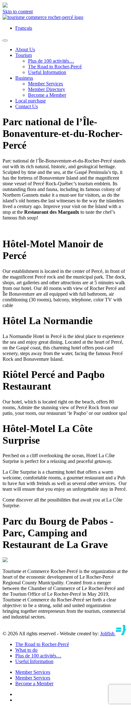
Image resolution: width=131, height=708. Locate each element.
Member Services (45, 83)
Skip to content (18, 11)
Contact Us (26, 106)
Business (24, 78)
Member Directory (46, 89)
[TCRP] (43, 17)
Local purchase (30, 100)
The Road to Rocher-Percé (55, 66)
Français (23, 28)
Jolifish (108, 633)
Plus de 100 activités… (51, 61)
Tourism (23, 55)
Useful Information (47, 72)
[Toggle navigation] (5, 40)
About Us (25, 49)
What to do (26, 650)
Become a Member (47, 95)
